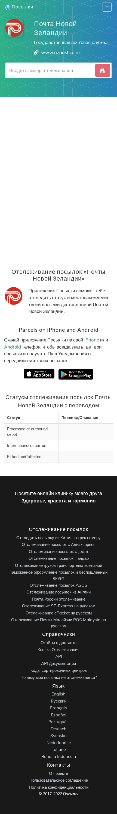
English (58, 694)
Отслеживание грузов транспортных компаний (58, 565)
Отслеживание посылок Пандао (59, 558)
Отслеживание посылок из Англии (58, 592)
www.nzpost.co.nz (61, 52)
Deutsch (58, 728)
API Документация (58, 663)
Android (12, 346)
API (58, 656)
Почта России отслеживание (58, 599)
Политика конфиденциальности (58, 787)
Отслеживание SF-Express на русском (58, 605)
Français (58, 707)
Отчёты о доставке (58, 642)
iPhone (91, 340)
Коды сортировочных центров (58, 670)
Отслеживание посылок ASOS (58, 585)
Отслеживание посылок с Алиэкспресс (59, 544)
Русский (58, 701)
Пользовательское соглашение (58, 780)
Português (58, 721)
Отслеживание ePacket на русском (59, 613)
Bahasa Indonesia (58, 756)
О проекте (58, 773)
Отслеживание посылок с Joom (58, 551)
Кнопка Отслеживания (58, 649)
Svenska (58, 735)
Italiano (58, 749)
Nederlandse (59, 742)
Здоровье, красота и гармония (58, 501)
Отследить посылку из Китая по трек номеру (58, 537)
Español (58, 714)
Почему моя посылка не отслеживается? (58, 677)
